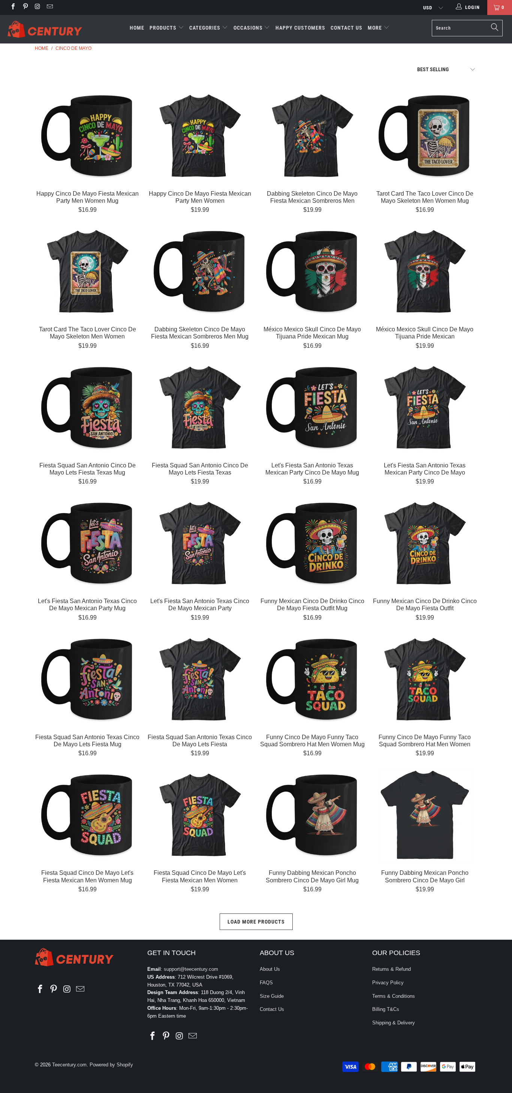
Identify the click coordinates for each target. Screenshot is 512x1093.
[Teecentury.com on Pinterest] (24, 7)
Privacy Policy (388, 982)
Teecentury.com (69, 1065)
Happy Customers (300, 28)
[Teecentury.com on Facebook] (12, 7)
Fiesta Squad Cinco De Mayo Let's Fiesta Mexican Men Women (199, 815)
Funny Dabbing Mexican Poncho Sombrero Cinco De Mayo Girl (424, 815)
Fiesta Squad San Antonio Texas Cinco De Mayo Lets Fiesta (199, 679)
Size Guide (272, 996)
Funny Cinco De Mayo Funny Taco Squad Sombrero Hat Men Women (424, 679)
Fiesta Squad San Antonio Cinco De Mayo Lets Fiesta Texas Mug (87, 407)
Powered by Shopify (111, 1065)
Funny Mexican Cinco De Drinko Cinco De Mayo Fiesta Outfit (424, 543)
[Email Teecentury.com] (49, 7)
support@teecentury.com (191, 969)
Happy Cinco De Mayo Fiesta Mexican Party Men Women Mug (87, 136)
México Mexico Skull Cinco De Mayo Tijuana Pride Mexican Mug (312, 271)
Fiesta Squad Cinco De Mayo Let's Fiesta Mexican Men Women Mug (87, 815)
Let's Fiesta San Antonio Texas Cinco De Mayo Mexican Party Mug (87, 543)
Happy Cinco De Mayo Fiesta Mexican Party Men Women (199, 136)
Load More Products (256, 922)
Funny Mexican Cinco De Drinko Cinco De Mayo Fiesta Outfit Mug (312, 543)
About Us (270, 969)
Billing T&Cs (385, 1009)
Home (137, 28)
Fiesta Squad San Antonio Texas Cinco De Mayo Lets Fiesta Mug (87, 679)
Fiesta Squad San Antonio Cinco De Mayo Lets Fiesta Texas (199, 407)
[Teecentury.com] (44, 29)
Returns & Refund (391, 969)
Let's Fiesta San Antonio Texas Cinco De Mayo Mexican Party (199, 543)
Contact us (346, 28)
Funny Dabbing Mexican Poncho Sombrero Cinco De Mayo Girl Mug (312, 815)
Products (164, 28)
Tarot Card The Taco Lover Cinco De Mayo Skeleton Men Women (87, 271)
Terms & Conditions (393, 996)
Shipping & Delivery (393, 1023)
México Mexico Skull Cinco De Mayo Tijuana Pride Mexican (424, 271)
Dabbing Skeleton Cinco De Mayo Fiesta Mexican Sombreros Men (312, 136)
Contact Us (272, 1009)
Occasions (249, 28)
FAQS (266, 982)
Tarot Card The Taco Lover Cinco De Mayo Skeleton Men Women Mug (424, 136)
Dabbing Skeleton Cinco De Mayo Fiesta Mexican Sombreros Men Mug (199, 271)
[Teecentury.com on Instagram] (37, 7)
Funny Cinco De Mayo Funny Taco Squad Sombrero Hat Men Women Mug (312, 679)
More (375, 28)
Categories (205, 28)
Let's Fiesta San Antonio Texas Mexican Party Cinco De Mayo (424, 407)
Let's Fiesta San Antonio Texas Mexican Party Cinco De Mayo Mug (312, 407)
